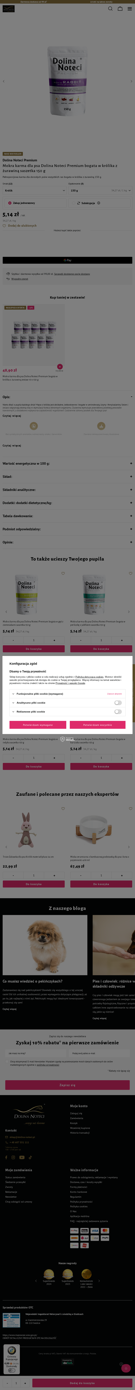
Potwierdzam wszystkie (97, 724)
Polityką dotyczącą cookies (89, 677)
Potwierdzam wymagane (38, 724)
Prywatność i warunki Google (70, 683)
